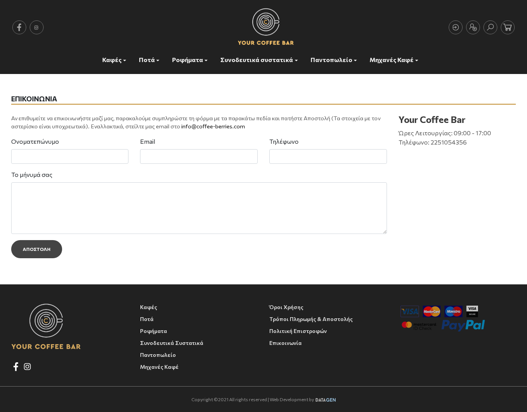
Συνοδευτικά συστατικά (256, 59)
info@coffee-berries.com (213, 126)
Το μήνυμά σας (31, 174)
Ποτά (147, 59)
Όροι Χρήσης (286, 307)
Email (147, 141)
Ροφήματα (187, 59)
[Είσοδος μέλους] (456, 27)
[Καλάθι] (508, 27)
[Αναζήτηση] (490, 27)
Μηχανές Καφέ (392, 59)
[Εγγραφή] (473, 27)
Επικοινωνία (285, 343)
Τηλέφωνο (284, 141)
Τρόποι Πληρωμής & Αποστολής (311, 319)
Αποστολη (37, 249)
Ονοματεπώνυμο (35, 141)
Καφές (112, 59)
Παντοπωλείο (331, 59)
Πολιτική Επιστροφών (298, 331)
